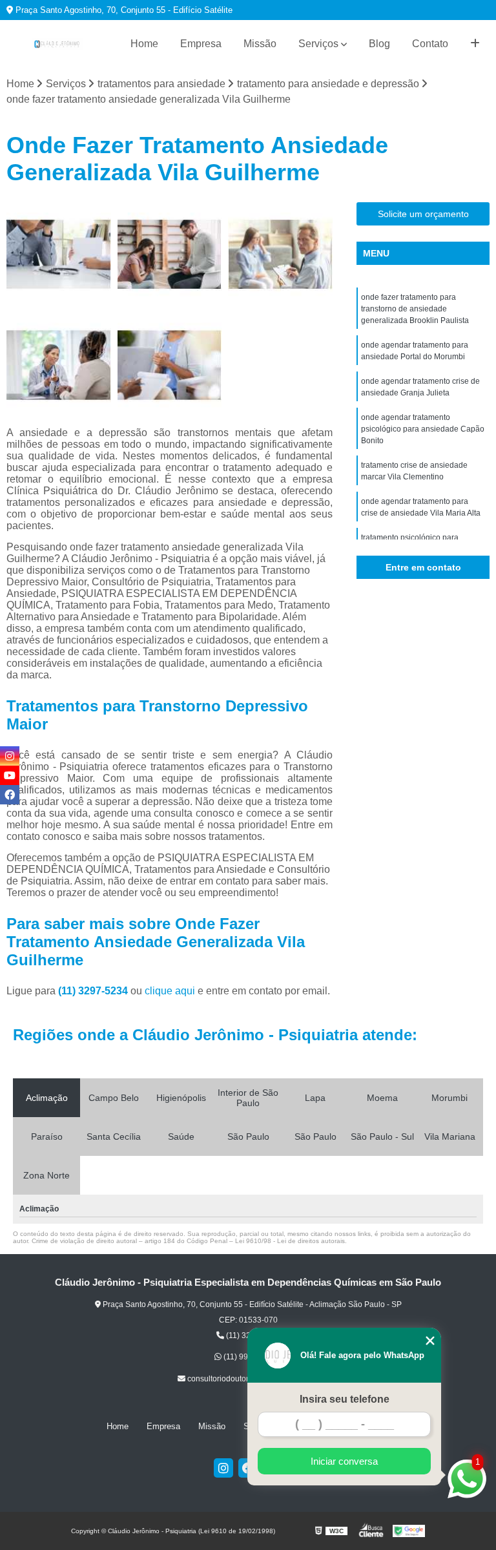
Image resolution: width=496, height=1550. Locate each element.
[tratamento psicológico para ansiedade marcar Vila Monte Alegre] (58, 365)
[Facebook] (9, 794)
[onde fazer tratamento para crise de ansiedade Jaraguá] (58, 254)
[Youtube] (9, 775)
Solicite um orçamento (423, 214)
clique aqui (170, 990)
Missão (259, 43)
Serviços (318, 43)
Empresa (201, 43)
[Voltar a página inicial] (57, 44)
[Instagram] (223, 1468)
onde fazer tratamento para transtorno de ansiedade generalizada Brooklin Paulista (415, 309)
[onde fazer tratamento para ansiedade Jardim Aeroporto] (280, 254)
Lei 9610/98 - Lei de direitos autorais (290, 1240)
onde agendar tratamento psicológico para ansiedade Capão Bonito (422, 429)
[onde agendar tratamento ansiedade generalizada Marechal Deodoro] (170, 254)
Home (144, 43)
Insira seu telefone (344, 1399)
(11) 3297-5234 (94, 990)
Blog (379, 43)
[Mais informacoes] (475, 44)
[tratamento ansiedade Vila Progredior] (170, 365)
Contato (430, 43)
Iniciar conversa (344, 1461)
